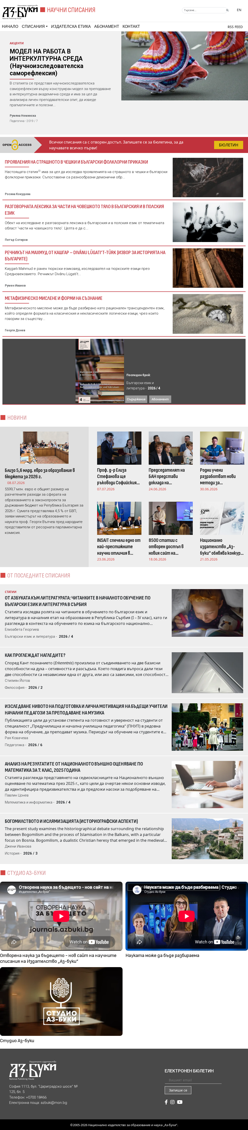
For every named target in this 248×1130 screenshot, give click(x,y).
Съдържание (136, 399)
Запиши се (178, 1090)
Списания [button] (33, 26)
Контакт (131, 26)
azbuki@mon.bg (54, 1102)
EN (239, 10)
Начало (10, 26)
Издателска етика (71, 26)
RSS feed (235, 26)
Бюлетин (228, 145)
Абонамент (106, 26)
